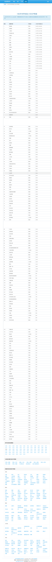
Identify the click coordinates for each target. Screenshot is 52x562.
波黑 (6, 500)
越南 (18, 476)
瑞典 (31, 500)
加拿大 (12, 505)
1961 (10, 445)
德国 (12, 490)
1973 (10, 447)
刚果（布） (20, 548)
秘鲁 (12, 517)
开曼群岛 (19, 518)
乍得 (31, 545)
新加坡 (25, 474)
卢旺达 (12, 550)
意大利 (31, 490)
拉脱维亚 (7, 496)
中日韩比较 (21, 463)
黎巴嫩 (25, 479)
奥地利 (19, 491)
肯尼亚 (38, 550)
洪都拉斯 (44, 515)
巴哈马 (6, 520)
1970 (42, 445)
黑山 (31, 495)
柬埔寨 (31, 476)
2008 (6, 452)
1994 (42, 449)
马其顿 (25, 496)
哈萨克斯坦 (45, 479)
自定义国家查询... (36, 463)
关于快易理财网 (17, 558)
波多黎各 (32, 505)
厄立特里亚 (45, 551)
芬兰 (6, 495)
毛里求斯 (19, 542)
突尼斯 (44, 550)
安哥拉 (19, 540)
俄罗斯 (6, 493)
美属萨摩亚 (26, 531)
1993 (39, 449)
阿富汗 (19, 481)
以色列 (38, 481)
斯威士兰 (26, 551)
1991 (31, 449)
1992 (35, 449)
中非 (31, 551)
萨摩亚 (38, 531)
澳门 (18, 474)
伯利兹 (44, 512)
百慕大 (38, 512)
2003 (31, 450)
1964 (21, 445)
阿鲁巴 (31, 518)
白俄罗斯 (38, 495)
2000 (21, 450)
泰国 (37, 474)
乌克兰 (31, 498)
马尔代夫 (32, 477)
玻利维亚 (26, 505)
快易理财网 (7, 1)
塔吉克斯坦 (26, 481)
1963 (17, 445)
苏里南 (19, 517)
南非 (6, 540)
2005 (39, 450)
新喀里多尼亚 (26, 534)
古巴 (12, 520)
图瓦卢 (44, 531)
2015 (31, 452)
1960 (6, 445)
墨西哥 (25, 515)
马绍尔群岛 (45, 528)
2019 (46, 452)
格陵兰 (12, 515)
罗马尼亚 (26, 493)
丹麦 (6, 498)
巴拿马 (38, 518)
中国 (6, 474)
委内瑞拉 (19, 505)
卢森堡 (19, 496)
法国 (18, 490)
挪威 (12, 496)
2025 (24, 454)
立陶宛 (38, 496)
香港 (12, 474)
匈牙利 (31, 491)
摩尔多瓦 (32, 496)
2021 (10, 454)
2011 (17, 452)
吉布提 (19, 543)
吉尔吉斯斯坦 (14, 484)
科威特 (38, 482)
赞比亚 (19, 550)
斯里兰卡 (13, 477)
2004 (35, 450)
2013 (24, 452)
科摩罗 (31, 548)
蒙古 (37, 477)
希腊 (44, 491)
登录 (48, 1)
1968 (35, 445)
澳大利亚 (7, 528)
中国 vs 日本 (14, 462)
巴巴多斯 (7, 518)
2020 (6, 454)
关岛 (31, 528)
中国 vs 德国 (28, 462)
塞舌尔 (31, 543)
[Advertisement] (27, 8)
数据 (26, 1)
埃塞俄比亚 (26, 548)
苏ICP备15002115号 (19, 561)
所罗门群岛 (20, 534)
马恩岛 (12, 498)
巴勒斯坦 (13, 479)
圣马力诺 (44, 493)
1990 (28, 449)
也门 (31, 479)
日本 (31, 474)
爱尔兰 (19, 500)
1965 (24, 445)
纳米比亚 (38, 540)
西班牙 (38, 490)
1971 (46, 445)
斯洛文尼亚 (32, 493)
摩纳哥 (25, 500)
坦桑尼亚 (32, 542)
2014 (28, 452)
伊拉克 (44, 482)
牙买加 (25, 509)
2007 (46, 450)
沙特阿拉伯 (20, 479)
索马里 (38, 551)
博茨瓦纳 (38, 542)
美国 (6, 505)
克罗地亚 (38, 493)
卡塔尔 (19, 482)
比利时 (25, 490)
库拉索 (38, 517)
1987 (17, 449)
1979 (31, 447)
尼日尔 (31, 540)
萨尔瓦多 (26, 518)
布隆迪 (38, 545)
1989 (24, 449)
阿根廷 (44, 518)
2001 (24, 450)
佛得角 (6, 542)
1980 (35, 447)
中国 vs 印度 (43, 462)
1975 (17, 447)
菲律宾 (44, 474)
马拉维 (12, 553)
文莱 (12, 482)
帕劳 (31, 531)
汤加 (6, 534)
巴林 (25, 484)
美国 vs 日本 (21, 462)
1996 (6, 450)
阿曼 (6, 482)
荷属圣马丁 (39, 505)
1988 (21, 449)
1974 (13, 447)
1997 (10, 450)
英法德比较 (28, 463)
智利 (12, 509)
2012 (21, 452)
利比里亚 (13, 542)
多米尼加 (7, 517)
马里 (18, 553)
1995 (46, 449)
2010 (13, 452)
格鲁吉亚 (13, 481)
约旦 (6, 479)
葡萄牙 (44, 490)
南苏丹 (31, 550)
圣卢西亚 (32, 515)
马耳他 (19, 495)
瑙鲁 (31, 534)
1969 (39, 445)
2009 (10, 452)
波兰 (37, 491)
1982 (42, 447)
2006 (42, 450)
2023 (17, 454)
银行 (18, 1)
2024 (21, 454)
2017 (39, 452)
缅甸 (44, 476)
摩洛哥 (25, 545)
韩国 (6, 476)
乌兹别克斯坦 (33, 482)
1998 (13, 450)
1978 (28, 447)
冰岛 (12, 491)
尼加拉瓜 (44, 505)
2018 (42, 452)
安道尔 (44, 495)
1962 (13, 445)
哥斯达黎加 (20, 512)
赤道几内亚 (13, 551)
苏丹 (25, 553)
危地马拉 (44, 517)
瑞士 (6, 491)
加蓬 (6, 553)
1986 (13, 449)
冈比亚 (25, 550)
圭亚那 (12, 512)
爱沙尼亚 (13, 500)
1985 (10, 449)
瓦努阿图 (19, 531)
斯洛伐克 (38, 498)
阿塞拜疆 (26, 482)
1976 (21, 447)
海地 (18, 515)
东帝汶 (44, 481)
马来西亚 (13, 476)
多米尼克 (7, 512)
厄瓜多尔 (32, 517)
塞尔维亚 (26, 498)
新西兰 (12, 528)
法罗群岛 (44, 496)
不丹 (31, 481)
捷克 (25, 491)
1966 (28, 445)
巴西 (12, 518)
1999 (17, 450)
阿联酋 (19, 484)
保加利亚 (19, 493)
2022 (13, 454)
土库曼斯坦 (7, 481)
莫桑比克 (7, 548)
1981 (39, 447)
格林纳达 (7, 515)
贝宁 (44, 543)
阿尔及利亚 (26, 540)
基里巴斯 (19, 528)
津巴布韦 (13, 548)
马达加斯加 (45, 548)
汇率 (22, 1)
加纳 (44, 540)
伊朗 (6, 484)
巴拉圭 (6, 509)
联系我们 (22, 558)
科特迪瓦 (7, 551)
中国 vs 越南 (7, 463)
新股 (14, 1)
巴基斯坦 (7, 477)
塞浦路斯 (44, 498)
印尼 (25, 476)
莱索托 (44, 545)
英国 (6, 490)
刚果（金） (39, 543)
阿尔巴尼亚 (20, 498)
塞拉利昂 (13, 543)
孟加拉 (44, 477)
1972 (6, 447)
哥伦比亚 (26, 517)
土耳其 (12, 493)
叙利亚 (38, 479)
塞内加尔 (7, 550)
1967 (31, 445)
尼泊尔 (19, 477)
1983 (46, 447)
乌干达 (31, 553)
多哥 (12, 545)
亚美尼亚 (32, 484)
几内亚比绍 (20, 551)
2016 (35, 452)
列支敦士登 (13, 495)
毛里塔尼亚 (7, 543)
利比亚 (25, 542)
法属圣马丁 (39, 509)
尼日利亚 (7, 545)
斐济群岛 (7, 531)
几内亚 (25, 543)
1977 (24, 447)
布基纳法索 (45, 542)
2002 (28, 450)
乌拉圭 (31, 509)
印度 (25, 477)
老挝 (37, 476)
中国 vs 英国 (36, 462)
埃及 (12, 540)
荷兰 (25, 495)
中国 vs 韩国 (14, 463)
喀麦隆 (19, 545)
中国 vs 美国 (7, 462)
